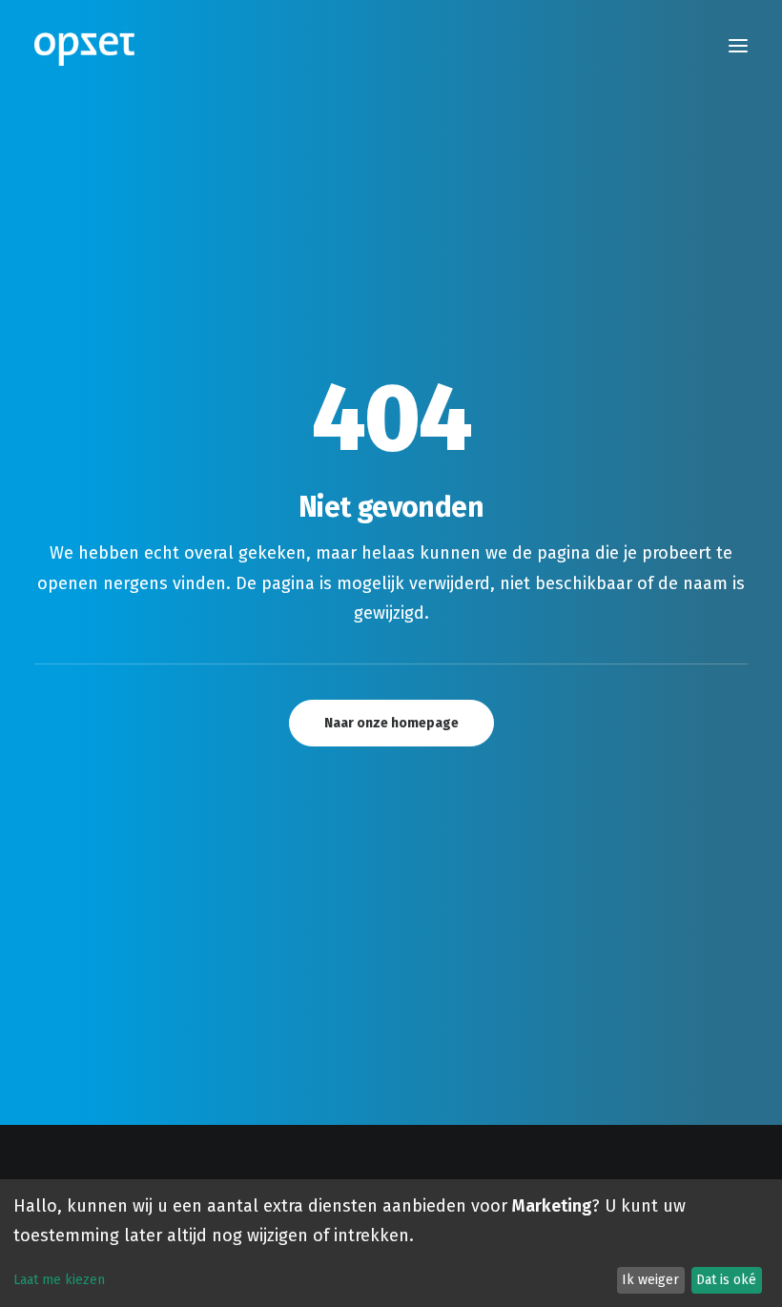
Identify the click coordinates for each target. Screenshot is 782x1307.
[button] (738, 46)
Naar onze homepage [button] (391, 723)
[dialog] (391, 1243)
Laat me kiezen (59, 1280)
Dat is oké (726, 1280)
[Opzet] (84, 46)
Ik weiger (650, 1280)
